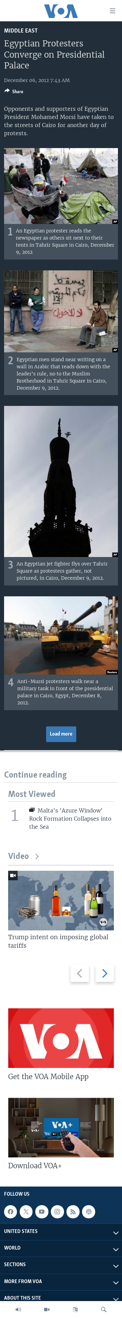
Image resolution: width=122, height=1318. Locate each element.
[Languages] (75, 1309)
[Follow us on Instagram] (57, 1211)
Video (18, 856)
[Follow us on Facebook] (10, 1211)
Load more (61, 734)
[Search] (104, 1309)
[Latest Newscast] (18, 1309)
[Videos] (47, 1309)
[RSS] (72, 1211)
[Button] (13, 92)
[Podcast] (88, 1211)
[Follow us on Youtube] (41, 1211)
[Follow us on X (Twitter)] (26, 1211)
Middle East (21, 31)
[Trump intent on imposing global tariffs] (61, 900)
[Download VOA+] (61, 1127)
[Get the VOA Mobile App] (61, 1038)
